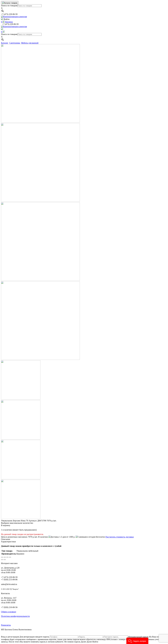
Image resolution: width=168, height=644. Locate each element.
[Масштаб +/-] (10, 557)
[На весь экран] (7, 557)
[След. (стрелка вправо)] (5, 559)
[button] (137, 641)
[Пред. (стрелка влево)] (2, 559)
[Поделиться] (5, 557)
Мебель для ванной (29, 43)
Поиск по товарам (9, 5)
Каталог (4, 43)
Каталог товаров (10, 3)
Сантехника (14, 43)
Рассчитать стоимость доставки (120, 537)
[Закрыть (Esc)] (2, 557)
